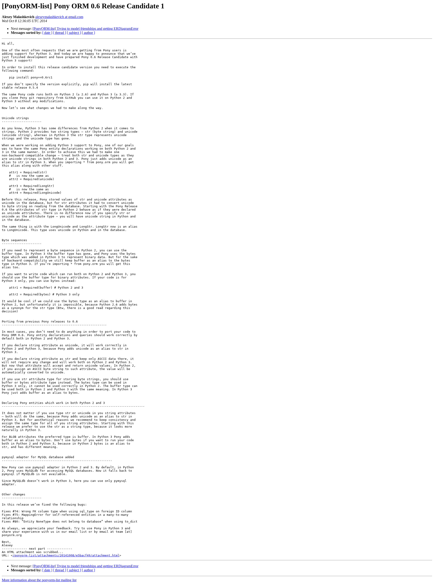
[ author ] (88, 33)
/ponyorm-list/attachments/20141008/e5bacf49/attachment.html (66, 555)
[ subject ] (74, 33)
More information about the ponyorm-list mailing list (39, 580)
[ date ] (47, 33)
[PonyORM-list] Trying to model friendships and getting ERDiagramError (85, 29)
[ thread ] (59, 33)
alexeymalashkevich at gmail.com (59, 17)
